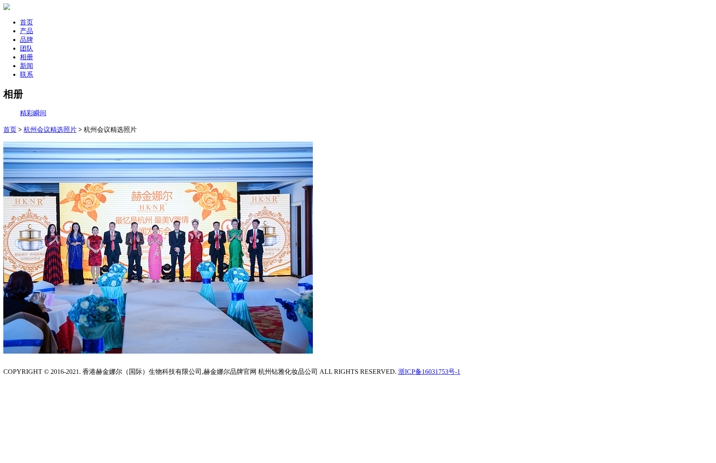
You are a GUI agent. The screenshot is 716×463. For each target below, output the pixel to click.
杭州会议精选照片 (50, 129)
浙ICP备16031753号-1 (429, 371)
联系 (26, 74)
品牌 (26, 39)
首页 (26, 22)
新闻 (26, 65)
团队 (26, 48)
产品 (26, 30)
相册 (26, 57)
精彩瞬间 (33, 112)
